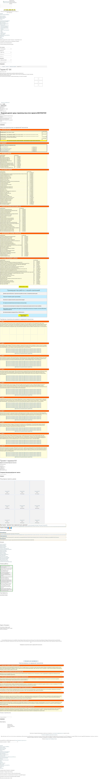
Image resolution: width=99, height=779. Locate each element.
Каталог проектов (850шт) (4, 746)
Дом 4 (2, 369)
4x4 (22, 539)
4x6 (12, 537)
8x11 (24, 526)
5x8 (28, 537)
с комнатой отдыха (8, 539)
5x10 (30, 537)
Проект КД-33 (7, 505)
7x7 (10, 526)
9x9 (28, 526)
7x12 (17, 526)
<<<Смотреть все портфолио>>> (31, 661)
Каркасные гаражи (3, 546)
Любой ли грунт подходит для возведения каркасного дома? (15, 700)
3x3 (17, 539)
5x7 (27, 537)
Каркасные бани (3, 547)
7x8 (11, 526)
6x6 (2, 526)
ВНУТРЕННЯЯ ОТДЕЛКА (6, 169)
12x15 (61, 526)
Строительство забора (4, 556)
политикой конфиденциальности (58, 733)
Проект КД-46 (22, 491)
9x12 (33, 526)
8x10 (22, 526)
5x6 (26, 537)
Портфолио (2, 766)
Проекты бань (2, 749)
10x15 (47, 526)
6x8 (4, 526)
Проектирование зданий (4, 558)
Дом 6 (2, 397)
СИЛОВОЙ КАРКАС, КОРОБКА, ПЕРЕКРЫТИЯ (11, 233)
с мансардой (2, 539)
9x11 (32, 526)
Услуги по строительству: (4, 548)
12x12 (55, 526)
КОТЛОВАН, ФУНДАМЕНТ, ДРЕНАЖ (9, 258)
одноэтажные (30, 525)
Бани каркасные (3, 538)
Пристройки (2, 764)
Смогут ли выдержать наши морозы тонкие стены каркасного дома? (17, 687)
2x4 (16, 539)
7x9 (14, 526)
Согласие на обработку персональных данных (49, 734)
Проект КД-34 (37, 520)
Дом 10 (3, 445)
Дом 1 (2, 321)
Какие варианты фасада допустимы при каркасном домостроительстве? (17, 706)
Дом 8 (2, 422)
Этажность (2, 50)
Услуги (1, 750)
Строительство (2, 755)
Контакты (1, 768)
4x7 (13, 537)
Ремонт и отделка (3, 553)
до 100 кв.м (39, 525)
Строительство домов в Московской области (8, 756)
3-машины (9, 537)
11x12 (51, 526)
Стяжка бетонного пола (4, 560)
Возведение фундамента (4, 554)
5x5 (25, 537)
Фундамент (2, 58)
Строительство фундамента (5, 751)
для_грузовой (49, 537)
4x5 (18, 537)
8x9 (21, 526)
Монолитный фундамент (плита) (5, 148)
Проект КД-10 (22, 520)
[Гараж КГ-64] (36, 78)
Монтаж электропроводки (4, 557)
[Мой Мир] (11, 528)
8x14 (27, 526)
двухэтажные (35, 525)
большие (57, 537)
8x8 (20, 526)
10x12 (41, 526)
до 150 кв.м (43, 525)
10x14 (45, 526)
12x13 (57, 526)
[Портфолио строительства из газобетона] (16, 649)
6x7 (3, 526)
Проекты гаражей (3, 748)
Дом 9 (2, 433)
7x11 (15, 526)
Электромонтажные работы (5, 765)
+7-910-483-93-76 (9, 9)
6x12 (8, 526)
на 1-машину (2, 537)
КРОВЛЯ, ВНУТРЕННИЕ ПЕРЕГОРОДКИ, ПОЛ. (11, 206)
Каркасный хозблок (3, 551)
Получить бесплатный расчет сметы (24, 315)
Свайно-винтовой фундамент (5, 149)
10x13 (43, 526)
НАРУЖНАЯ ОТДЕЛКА (6, 153)
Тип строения (2, 47)
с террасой (13, 539)
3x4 (19, 539)
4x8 (23, 537)
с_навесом (15, 537)
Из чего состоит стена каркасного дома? (10, 692)
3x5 (20, 539)
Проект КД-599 (22, 505)
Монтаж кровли (2, 555)
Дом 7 (2, 410)
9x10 (30, 526)
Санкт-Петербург (51, 738)
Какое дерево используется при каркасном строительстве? (14, 676)
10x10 (37, 526)
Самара (46, 738)
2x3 (15, 539)
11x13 (53, 526)
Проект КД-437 (37, 491)
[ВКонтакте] (8, 528)
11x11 (49, 526)
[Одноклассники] (9, 528)
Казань (55, 738)
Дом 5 (2, 382)
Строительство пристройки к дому (6, 561)
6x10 (7, 526)
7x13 (18, 526)
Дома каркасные (3, 532)
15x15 (65, 526)
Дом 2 (2, 343)
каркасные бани (2, 552)
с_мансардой (21, 537)
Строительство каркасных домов (5, 549)
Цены (1, 767)
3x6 (21, 539)
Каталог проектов (3, 544)
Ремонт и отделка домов (4, 754)
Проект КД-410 (7, 520)
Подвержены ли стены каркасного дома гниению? (12, 682)
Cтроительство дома (6, 129)
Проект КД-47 (7, 491)
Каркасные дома (3, 545)
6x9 (5, 526)
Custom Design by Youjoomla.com (20, 740)
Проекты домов (2, 747)
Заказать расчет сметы (23, 286)
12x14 (59, 526)
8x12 (26, 526)
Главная (1, 745)
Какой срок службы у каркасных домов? (10, 665)
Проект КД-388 (37, 505)
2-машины (6, 537)
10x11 (39, 526)
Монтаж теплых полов (4, 559)
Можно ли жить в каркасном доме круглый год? (12, 671)
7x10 (12, 526)
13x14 (63, 526)
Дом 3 (2, 355)
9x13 (35, 526)
